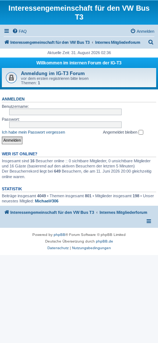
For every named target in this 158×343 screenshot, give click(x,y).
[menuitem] (19, 31)
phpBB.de (104, 241)
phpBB (59, 235)
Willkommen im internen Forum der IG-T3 (79, 63)
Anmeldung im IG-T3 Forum (53, 73)
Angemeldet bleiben (121, 132)
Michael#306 (46, 201)
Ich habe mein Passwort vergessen (33, 132)
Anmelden (13, 99)
